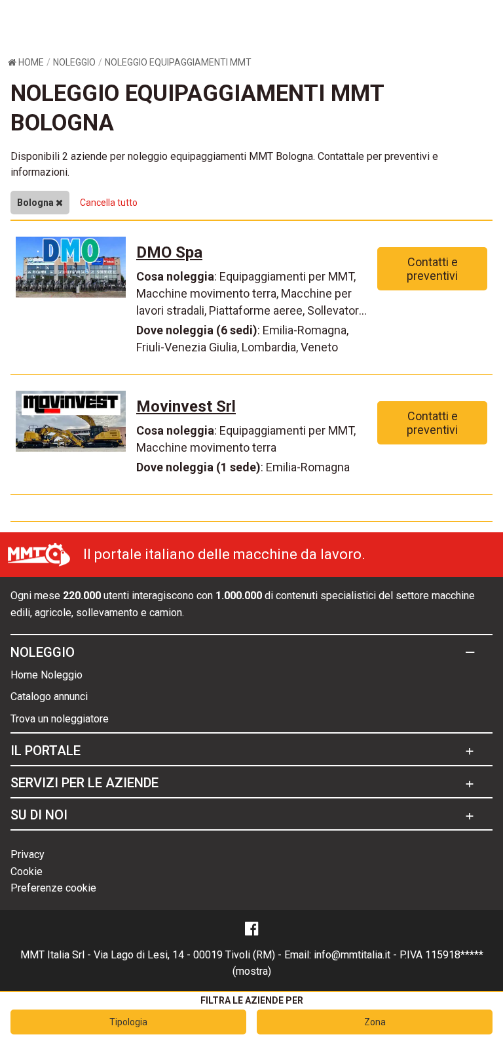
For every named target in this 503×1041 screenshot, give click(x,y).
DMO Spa (169, 252)
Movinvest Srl (186, 406)
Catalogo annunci (49, 696)
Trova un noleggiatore (59, 719)
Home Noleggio (46, 675)
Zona (375, 1022)
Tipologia (128, 1022)
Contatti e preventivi (432, 269)
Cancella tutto (109, 202)
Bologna (36, 202)
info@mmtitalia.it (352, 955)
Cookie (26, 871)
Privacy (27, 854)
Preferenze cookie (53, 888)
